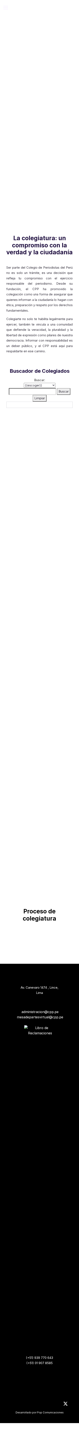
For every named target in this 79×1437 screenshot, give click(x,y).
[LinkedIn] (13, 1405)
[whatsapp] (39, 1405)
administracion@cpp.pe (40, 1012)
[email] (56, 1405)
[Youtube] (30, 1405)
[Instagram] (21, 1405)
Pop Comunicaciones (50, 1412)
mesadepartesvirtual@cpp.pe (40, 1017)
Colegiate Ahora (38, 164)
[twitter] (65, 1405)
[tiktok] (47, 1405)
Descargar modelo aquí (35, 773)
